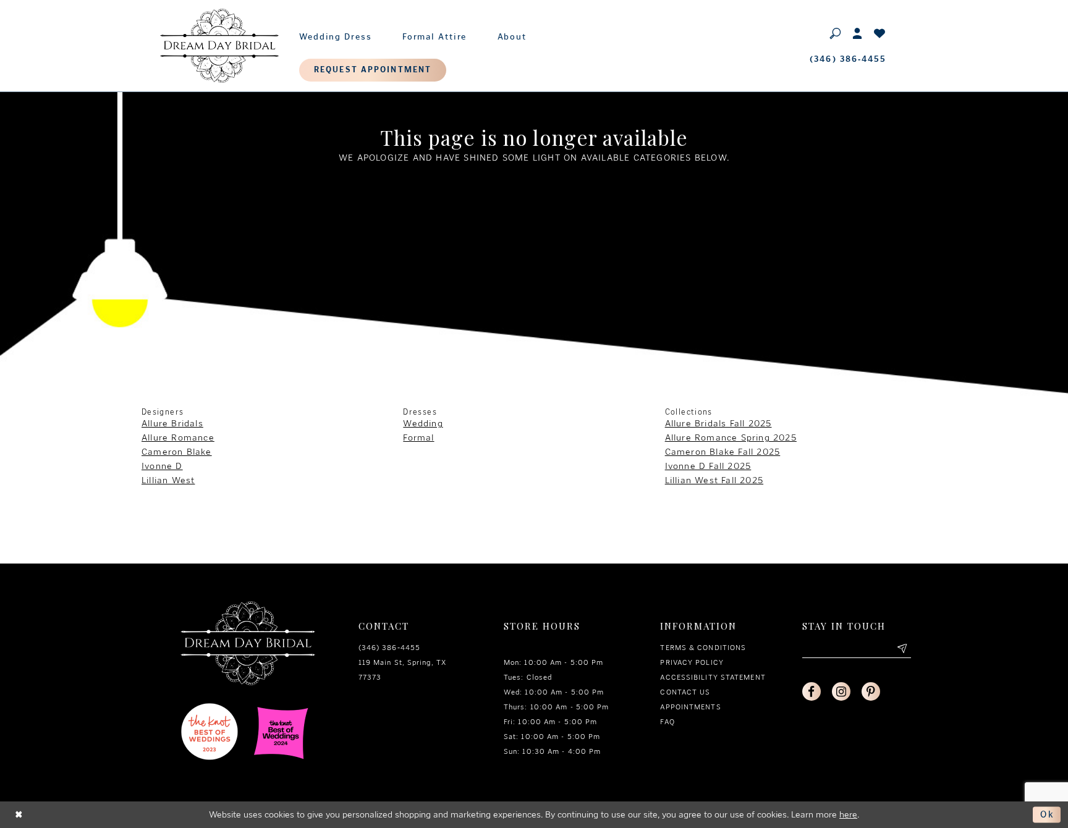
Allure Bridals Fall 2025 (718, 423)
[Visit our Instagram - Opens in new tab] (841, 691)
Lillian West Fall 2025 (714, 480)
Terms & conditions (703, 647)
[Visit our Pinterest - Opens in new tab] (871, 691)
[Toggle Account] (858, 32)
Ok (1047, 814)
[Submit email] (901, 648)
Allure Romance (178, 437)
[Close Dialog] (19, 815)
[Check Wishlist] (880, 32)
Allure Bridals (172, 423)
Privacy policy (691, 662)
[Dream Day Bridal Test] (219, 46)
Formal (418, 437)
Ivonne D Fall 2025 (708, 465)
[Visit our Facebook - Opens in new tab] (811, 691)
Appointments (690, 707)
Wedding (423, 423)
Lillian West (168, 480)
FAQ (667, 721)
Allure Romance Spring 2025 (731, 437)
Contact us (685, 692)
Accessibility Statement (712, 677)
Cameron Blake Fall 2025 (723, 451)
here (848, 814)
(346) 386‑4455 (389, 647)
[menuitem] (336, 34)
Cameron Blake (177, 451)
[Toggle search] (835, 32)
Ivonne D (162, 465)
